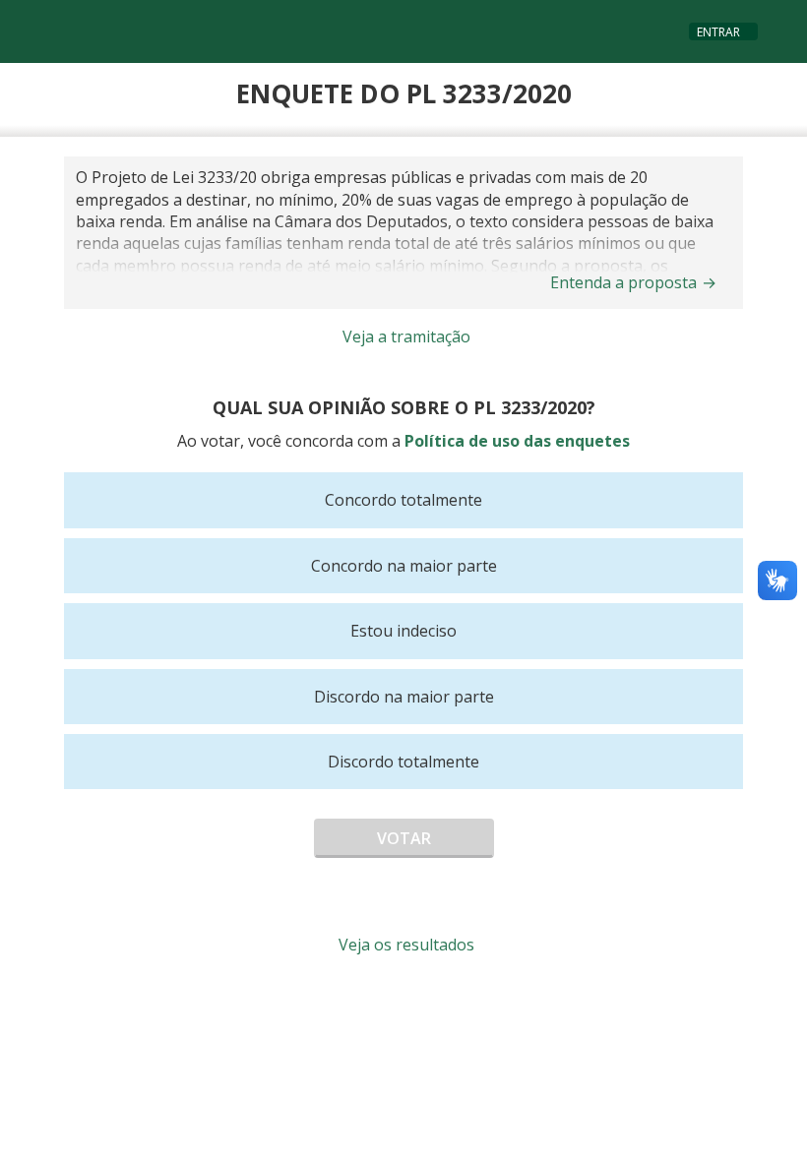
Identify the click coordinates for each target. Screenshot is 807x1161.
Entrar (718, 32)
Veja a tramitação (406, 336)
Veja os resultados (406, 944)
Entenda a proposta (633, 282)
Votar (404, 838)
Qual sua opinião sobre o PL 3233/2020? (404, 407)
